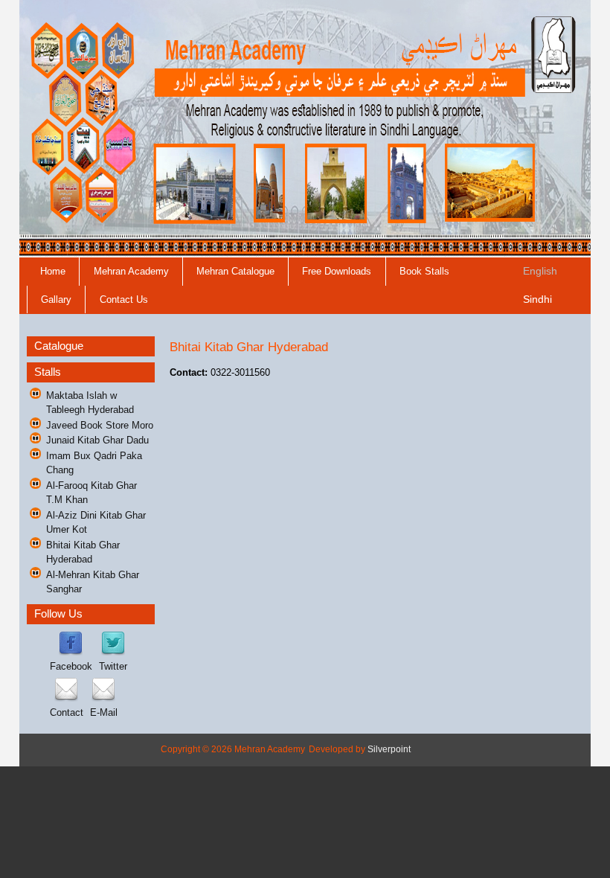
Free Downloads (336, 271)
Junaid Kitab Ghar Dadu (97, 440)
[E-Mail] (103, 698)
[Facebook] (71, 652)
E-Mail (104, 712)
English (540, 271)
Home (52, 271)
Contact (66, 712)
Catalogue (58, 345)
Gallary (56, 299)
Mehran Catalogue (235, 271)
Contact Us (124, 299)
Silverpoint (389, 749)
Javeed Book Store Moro (99, 425)
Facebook (71, 666)
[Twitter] (113, 652)
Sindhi (537, 299)
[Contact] (66, 698)
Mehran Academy (131, 271)
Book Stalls (424, 271)
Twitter (113, 666)
